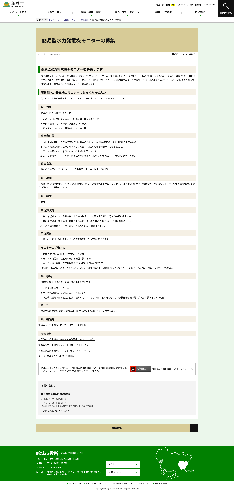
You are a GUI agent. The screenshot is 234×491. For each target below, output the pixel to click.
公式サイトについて (94, 483)
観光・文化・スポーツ (127, 12)
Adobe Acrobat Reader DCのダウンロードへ (172, 368)
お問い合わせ (114, 472)
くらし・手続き (18, 12)
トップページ (54, 19)
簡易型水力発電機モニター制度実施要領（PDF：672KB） (66, 339)
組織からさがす (161, 483)
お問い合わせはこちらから (56, 411)
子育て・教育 (54, 12)
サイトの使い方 (75, 483)
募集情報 (85, 19)
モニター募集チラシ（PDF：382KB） (56, 356)
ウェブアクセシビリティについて (121, 483)
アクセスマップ (115, 464)
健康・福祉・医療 (91, 12)
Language (210, 4)
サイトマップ (144, 483)
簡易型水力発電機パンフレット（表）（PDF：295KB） (64, 344)
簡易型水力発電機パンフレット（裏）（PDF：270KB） (64, 350)
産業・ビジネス (163, 12)
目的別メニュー (70, 19)
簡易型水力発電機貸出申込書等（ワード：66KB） (62, 325)
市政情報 (200, 12)
